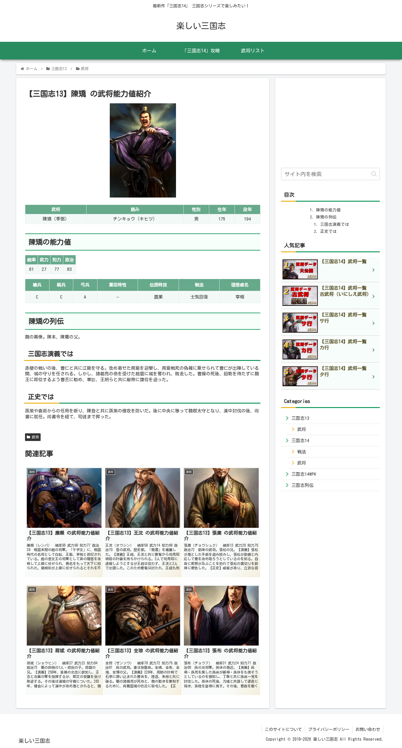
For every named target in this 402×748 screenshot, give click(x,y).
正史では (328, 231)
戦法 (301, 451)
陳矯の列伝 (326, 217)
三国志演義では (334, 224)
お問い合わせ (368, 729)
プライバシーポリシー (328, 729)
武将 (34, 437)
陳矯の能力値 (328, 210)
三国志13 (300, 418)
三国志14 (300, 440)
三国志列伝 (302, 485)
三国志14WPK (303, 474)
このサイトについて (283, 729)
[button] (374, 173)
